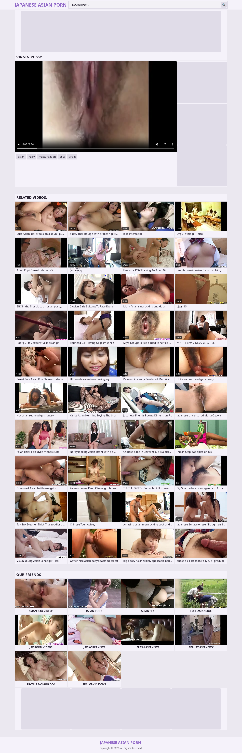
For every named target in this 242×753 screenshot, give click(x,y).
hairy (31, 156)
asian (21, 156)
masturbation (47, 156)
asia (62, 156)
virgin (72, 156)
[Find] (224, 5)
